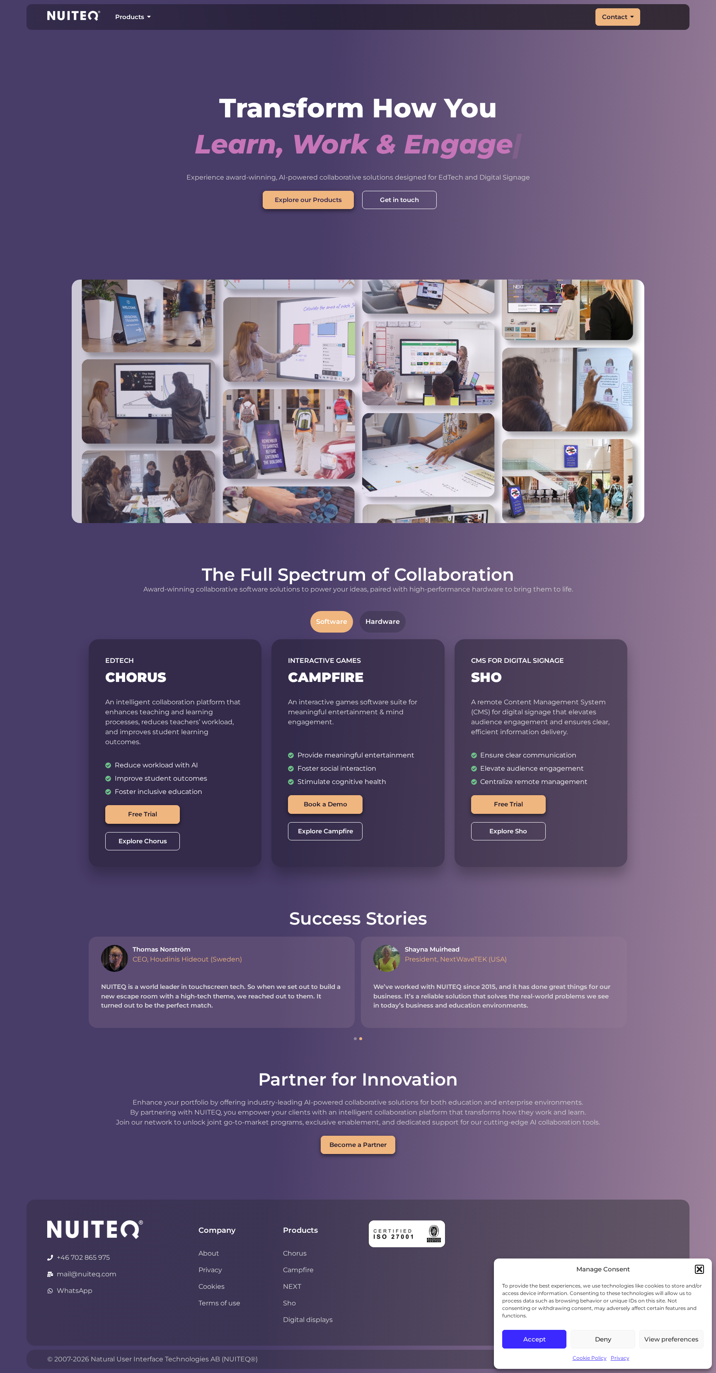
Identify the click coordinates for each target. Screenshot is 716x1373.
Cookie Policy (590, 1358)
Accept (534, 1339)
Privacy (620, 1358)
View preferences (671, 1339)
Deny (603, 1339)
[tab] (331, 622)
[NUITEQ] (95, 1229)
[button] (699, 1269)
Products (129, 17)
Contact (614, 17)
